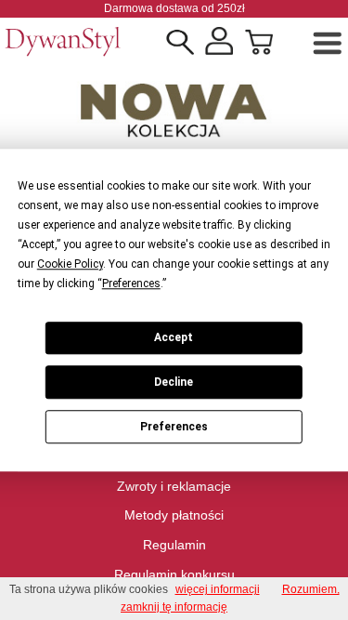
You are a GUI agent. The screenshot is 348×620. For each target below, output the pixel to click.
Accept (173, 337)
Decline (173, 382)
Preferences (174, 426)
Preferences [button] (131, 283)
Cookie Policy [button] (70, 263)
